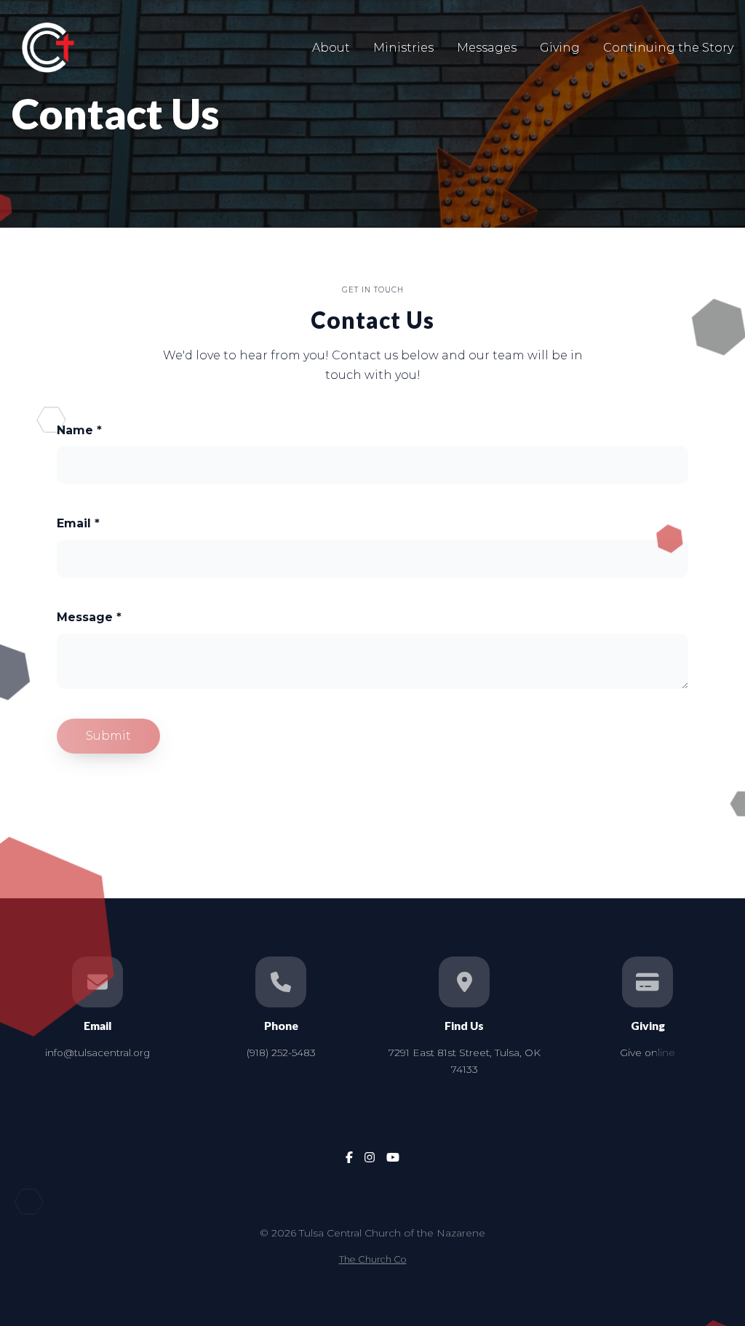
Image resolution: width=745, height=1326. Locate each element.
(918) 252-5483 (281, 1052)
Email (78, 523)
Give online (647, 1052)
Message (89, 617)
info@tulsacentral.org (97, 1052)
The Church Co (373, 1259)
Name (79, 430)
